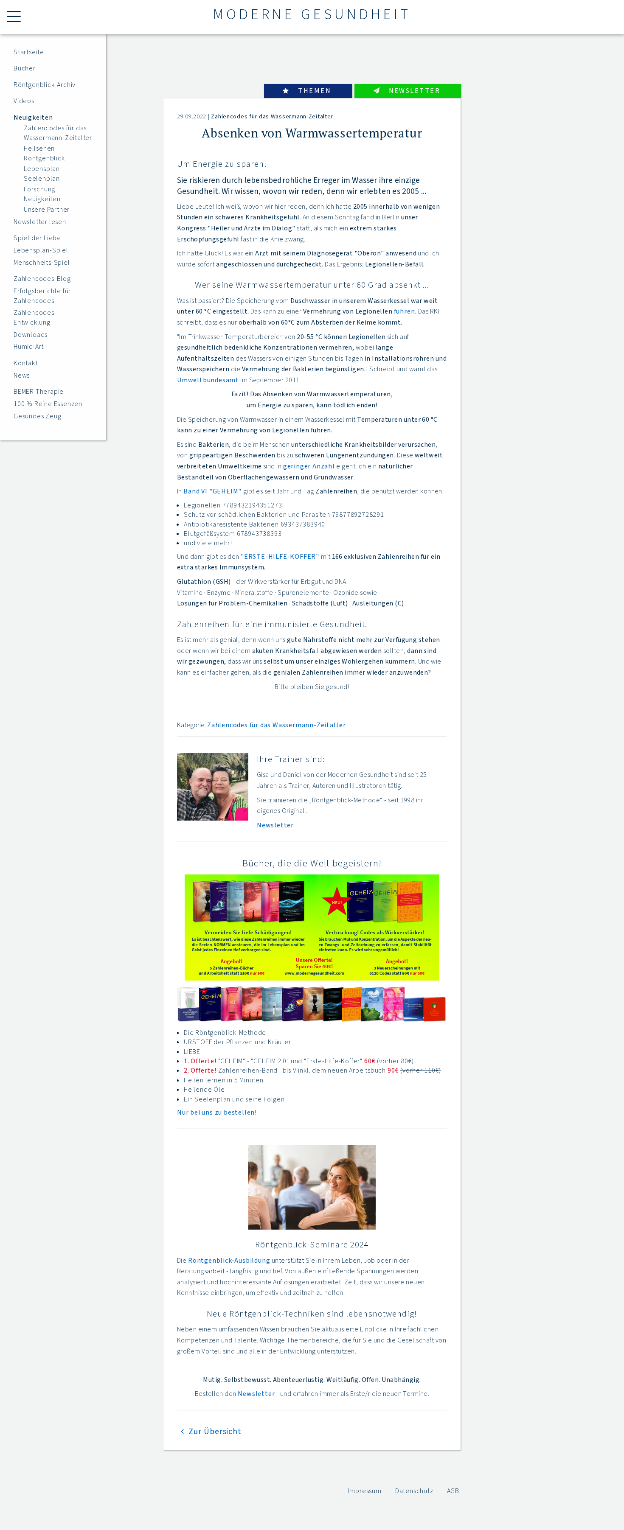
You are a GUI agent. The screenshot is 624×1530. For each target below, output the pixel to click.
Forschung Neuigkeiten (42, 194)
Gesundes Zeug (37, 416)
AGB (453, 1491)
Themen (314, 91)
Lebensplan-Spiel (41, 250)
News (22, 375)
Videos (24, 101)
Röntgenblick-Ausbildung (229, 1260)
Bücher (25, 68)
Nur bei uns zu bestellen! (217, 1112)
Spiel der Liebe (37, 238)
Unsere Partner (47, 209)
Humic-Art (29, 346)
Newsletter (414, 91)
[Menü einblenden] (15, 17)
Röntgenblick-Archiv (45, 85)
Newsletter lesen (40, 222)
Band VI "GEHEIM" (212, 491)
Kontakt (26, 363)
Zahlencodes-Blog (42, 278)
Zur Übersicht (215, 1432)
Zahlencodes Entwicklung (34, 317)
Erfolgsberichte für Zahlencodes (42, 295)
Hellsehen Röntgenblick (44, 153)
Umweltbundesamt (208, 380)
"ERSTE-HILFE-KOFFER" (280, 556)
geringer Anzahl (309, 466)
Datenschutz (414, 1491)
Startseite (29, 52)
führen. (405, 311)
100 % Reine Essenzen (48, 404)
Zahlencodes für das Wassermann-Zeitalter (58, 132)
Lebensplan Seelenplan (42, 173)
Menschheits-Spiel (42, 262)
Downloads (31, 334)
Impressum (365, 1491)
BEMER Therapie (39, 391)
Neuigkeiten (33, 117)
